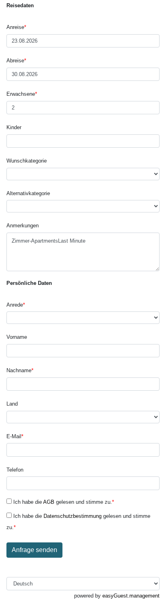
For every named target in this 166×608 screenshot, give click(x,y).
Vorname (16, 337)
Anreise (16, 27)
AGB (48, 502)
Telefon (14, 470)
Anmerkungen (22, 226)
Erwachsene (21, 94)
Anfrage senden (34, 549)
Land (12, 404)
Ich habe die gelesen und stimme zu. (63, 502)
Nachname (19, 370)
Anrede (15, 305)
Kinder (13, 127)
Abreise (16, 61)
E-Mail (14, 436)
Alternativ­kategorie (28, 193)
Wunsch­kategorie (26, 161)
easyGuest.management (131, 596)
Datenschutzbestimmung (73, 516)
